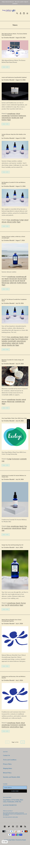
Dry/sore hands (22, 278)
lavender (18, 399)
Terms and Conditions (9, 760)
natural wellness (6, 343)
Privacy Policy (7, 764)
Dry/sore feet (13, 278)
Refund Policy (7, 773)
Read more (6, 67)
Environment (14, 115)
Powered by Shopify (21, 840)
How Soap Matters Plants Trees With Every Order (14, 418)
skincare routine (11, 222)
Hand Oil (22, 280)
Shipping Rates (7, 768)
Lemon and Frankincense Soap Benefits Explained (14, 77)
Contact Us (6, 755)
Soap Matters (12, 840)
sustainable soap (20, 401)
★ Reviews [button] (28, 424)
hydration (4, 341)
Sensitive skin (15, 117)
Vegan (9, 120)
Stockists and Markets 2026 (11, 777)
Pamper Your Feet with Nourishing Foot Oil (12, 545)
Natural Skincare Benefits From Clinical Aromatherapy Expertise (11, 620)
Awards (6, 278)
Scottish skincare (22, 283)
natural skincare (6, 117)
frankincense (22, 115)
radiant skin (13, 283)
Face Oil (11, 280)
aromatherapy (11, 113)
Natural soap (5, 283)
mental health (12, 341)
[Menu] (27, 13)
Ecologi (21, 220)
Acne (8, 220)
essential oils (5, 280)
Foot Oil (17, 280)
